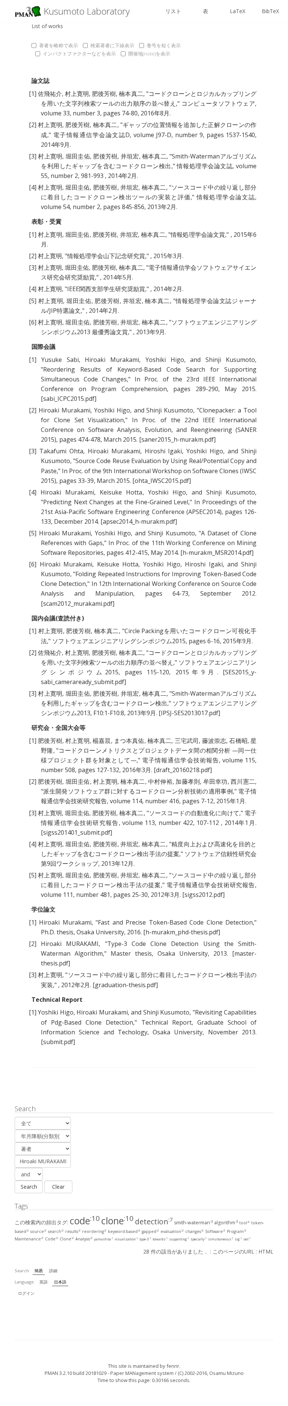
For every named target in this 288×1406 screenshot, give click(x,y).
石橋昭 (238, 741)
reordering (94, 1231)
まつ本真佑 (129, 741)
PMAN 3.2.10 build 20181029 (75, 1373)
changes (194, 1231)
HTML (265, 1251)
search (56, 1231)
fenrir (172, 1366)
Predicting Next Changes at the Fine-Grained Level (115, 502)
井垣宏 (130, 156)
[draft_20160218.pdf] (183, 770)
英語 (43, 1282)
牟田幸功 (215, 781)
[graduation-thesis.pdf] (125, 985)
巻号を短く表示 (164, 45)
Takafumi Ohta (61, 451)
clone (117, 1220)
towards (160, 1239)
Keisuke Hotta (121, 492)
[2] (32, 125)
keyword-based (124, 1231)
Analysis (84, 1239)
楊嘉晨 (102, 741)
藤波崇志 (214, 741)
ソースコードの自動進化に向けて (194, 813)
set (246, 1239)
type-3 (145, 1239)
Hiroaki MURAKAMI (70, 944)
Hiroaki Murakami (112, 360)
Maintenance (29, 1239)
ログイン (26, 1293)
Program (236, 1231)
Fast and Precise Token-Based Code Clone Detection (175, 922)
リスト (173, 11)
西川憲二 (243, 781)
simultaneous (220, 1239)
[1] (32, 94)
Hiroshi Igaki (163, 451)
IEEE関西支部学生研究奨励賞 (106, 289)
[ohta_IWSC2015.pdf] (161, 481)
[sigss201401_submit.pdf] (76, 832)
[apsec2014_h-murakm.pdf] (138, 521)
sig (238, 1239)
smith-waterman (193, 1222)
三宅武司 (187, 741)
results (73, 1231)
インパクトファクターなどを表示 (79, 53)
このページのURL (233, 1251)
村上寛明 (77, 94)
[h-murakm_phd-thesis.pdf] (181, 932)
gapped (150, 1231)
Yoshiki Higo (165, 360)
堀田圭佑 (78, 156)
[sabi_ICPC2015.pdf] (68, 398)
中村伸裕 (160, 781)
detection (153, 1221)
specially (198, 1239)
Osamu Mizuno (226, 1373)
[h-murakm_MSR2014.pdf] (217, 552)
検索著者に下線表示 (112, 45)
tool (244, 1222)
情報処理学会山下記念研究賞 (106, 256)
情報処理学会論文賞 (198, 234)
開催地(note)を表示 (149, 53)
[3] (32, 156)
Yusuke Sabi (60, 360)
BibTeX (270, 11)
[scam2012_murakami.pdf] (77, 603)
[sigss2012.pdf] (203, 895)
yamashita (103, 1239)
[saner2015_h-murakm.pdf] (177, 439)
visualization (126, 1239)
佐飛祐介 (50, 94)
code (85, 1220)
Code (51, 1239)
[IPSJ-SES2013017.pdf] (189, 713)
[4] (32, 187)
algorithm (226, 1222)
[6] (32, 322)
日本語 (60, 1282)
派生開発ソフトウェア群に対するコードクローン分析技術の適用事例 (138, 791)
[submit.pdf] (58, 1042)
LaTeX (237, 11)
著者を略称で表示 (58, 45)
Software (215, 1231)
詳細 (53, 1270)
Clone (67, 1239)
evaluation (172, 1231)
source (38, 1231)
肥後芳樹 (104, 94)
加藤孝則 (188, 781)
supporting (179, 1239)
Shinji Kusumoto (230, 360)
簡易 (38, 1270)
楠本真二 (131, 94)
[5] (32, 301)
